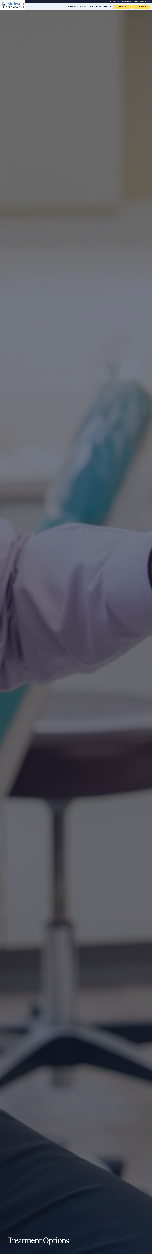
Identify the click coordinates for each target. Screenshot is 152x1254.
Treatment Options (95, 6)
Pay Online (112, 1)
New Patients (73, 6)
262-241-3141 (122, 7)
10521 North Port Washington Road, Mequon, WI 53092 (134, 1)
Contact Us (107, 6)
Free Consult (141, 7)
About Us (82, 6)
